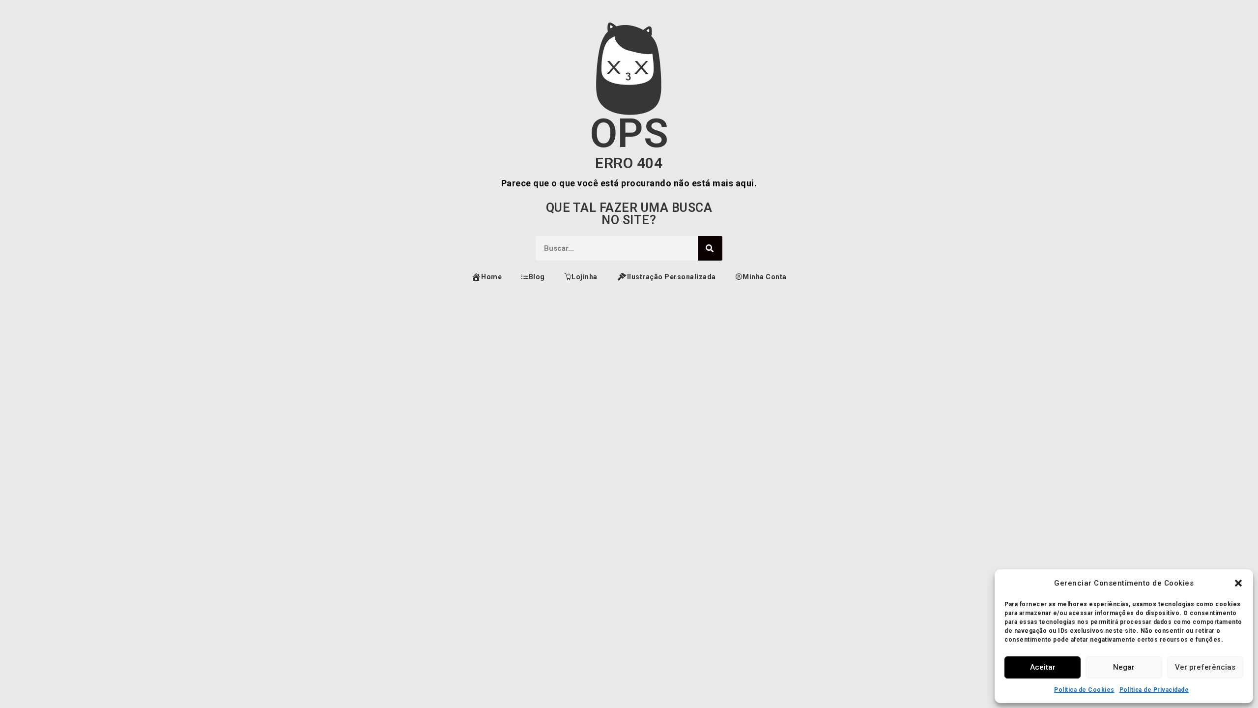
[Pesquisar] (710, 248)
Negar (1124, 667)
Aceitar (1043, 667)
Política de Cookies (1084, 689)
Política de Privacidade (1154, 689)
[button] (1238, 583)
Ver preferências (1205, 667)
